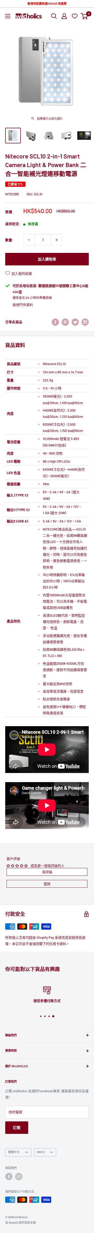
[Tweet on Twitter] (75, 322)
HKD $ (40, 1152)
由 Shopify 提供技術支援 (20, 1222)
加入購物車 (47, 259)
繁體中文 (14, 1152)
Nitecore (12, 194)
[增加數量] (56, 239)
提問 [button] (47, 884)
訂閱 (16, 1127)
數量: (9, 240)
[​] (65, 322)
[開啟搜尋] (54, 16)
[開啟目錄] (7, 16)
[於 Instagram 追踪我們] (18, 1176)
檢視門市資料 (23, 305)
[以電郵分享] (85, 322)
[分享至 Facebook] (55, 322)
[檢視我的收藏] (75, 16)
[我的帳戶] (64, 16)
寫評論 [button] (47, 872)
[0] (84, 16)
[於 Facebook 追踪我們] (9, 1176)
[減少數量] (29, 239)
